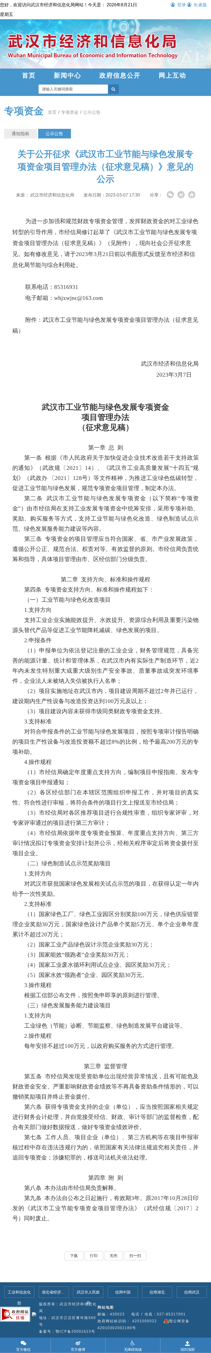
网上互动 (172, 75)
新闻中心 (67, 75)
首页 (29, 75)
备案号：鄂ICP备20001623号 (67, 1331)
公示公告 (92, 112)
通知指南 (20, 133)
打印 (93, 1255)
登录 (181, 4)
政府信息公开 (120, 75)
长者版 (200, 4)
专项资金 (24, 110)
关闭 (113, 1255)
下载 (74, 1255)
